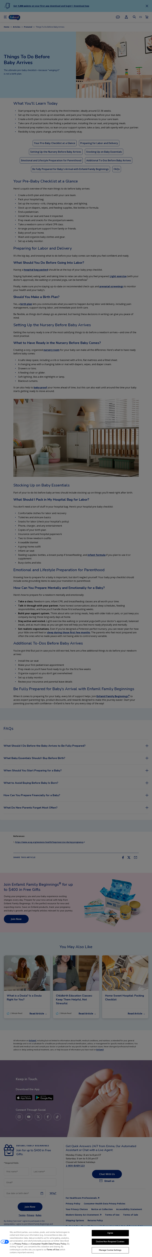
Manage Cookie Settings (110, 1250)
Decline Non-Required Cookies (110, 1241)
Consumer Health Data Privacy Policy (48, 1244)
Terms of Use (53, 1249)
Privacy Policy (21, 1244)
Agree (110, 1233)
